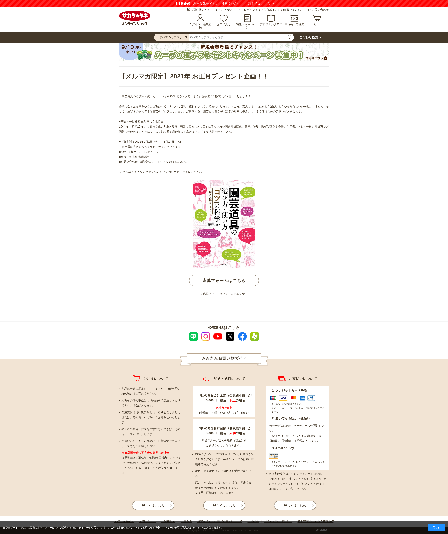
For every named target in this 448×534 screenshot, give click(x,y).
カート (317, 24)
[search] (289, 37)
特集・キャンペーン (247, 26)
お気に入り (224, 24)
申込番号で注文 (294, 24)
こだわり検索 (308, 37)
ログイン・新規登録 (200, 26)
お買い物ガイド (200, 9)
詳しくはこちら (266, 3)
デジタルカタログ (271, 24)
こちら (281, 488)
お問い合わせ (320, 9)
